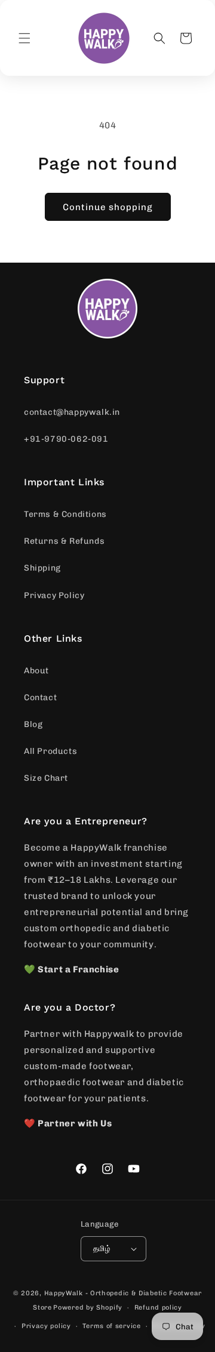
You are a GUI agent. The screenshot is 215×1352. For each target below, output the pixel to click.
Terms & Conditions (65, 514)
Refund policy (158, 1307)
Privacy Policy (54, 595)
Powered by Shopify (87, 1307)
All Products (50, 751)
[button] (24, 38)
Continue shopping (108, 207)
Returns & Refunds (64, 541)
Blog (33, 724)
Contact (40, 697)
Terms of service (111, 1326)
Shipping (42, 568)
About (36, 671)
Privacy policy (46, 1326)
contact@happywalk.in (72, 412)
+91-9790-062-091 (66, 439)
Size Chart (46, 778)
